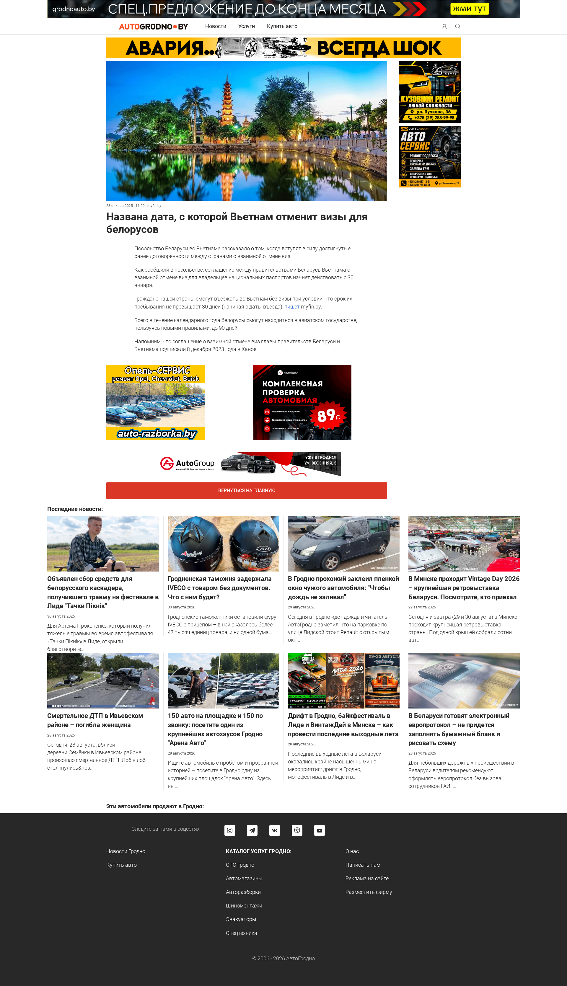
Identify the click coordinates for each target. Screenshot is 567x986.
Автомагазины (244, 878)
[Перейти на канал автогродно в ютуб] (319, 830)
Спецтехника (241, 933)
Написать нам (363, 865)
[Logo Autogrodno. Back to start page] (153, 26)
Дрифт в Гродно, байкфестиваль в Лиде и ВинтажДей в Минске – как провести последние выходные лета (343, 725)
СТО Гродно (240, 865)
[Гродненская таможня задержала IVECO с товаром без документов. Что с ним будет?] (223, 543)
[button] (444, 26)
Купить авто (282, 26)
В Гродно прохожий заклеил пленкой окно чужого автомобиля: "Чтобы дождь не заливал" (343, 588)
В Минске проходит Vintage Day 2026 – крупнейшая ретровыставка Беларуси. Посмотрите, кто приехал (464, 588)
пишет (292, 306)
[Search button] (444, 26)
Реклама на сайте (367, 878)
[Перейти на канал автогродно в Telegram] (252, 830)
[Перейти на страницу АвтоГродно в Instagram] (229, 830)
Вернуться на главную (246, 490)
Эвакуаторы (241, 919)
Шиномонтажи (244, 905)
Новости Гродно (125, 851)
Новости (215, 26)
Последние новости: (75, 508)
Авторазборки (243, 892)
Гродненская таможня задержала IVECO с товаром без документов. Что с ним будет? (220, 588)
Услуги (246, 26)
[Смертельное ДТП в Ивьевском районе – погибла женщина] (103, 680)
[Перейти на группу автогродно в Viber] (297, 830)
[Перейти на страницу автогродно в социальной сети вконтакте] (274, 830)
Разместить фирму (369, 892)
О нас (352, 851)
